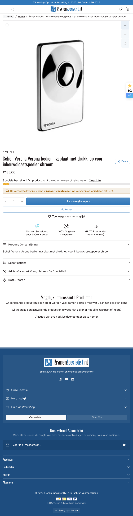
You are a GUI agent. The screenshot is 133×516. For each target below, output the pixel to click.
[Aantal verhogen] (22, 201)
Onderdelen (35, 417)
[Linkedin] (73, 379)
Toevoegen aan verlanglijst (68, 216)
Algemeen (8, 482)
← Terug (8, 16)
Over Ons (97, 417)
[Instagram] (60, 379)
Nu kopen (67, 209)
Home (21, 16)
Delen (124, 161)
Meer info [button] (95, 180)
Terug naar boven (68, 510)
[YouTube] (66, 379)
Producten (8, 459)
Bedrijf (6, 475)
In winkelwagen (78, 201)
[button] (5, 9)
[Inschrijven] (125, 445)
